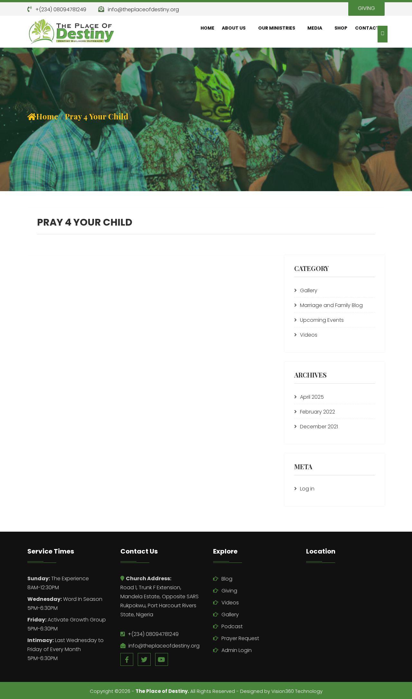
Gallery (308, 290)
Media (314, 28)
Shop (340, 28)
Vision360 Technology (297, 691)
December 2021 (319, 426)
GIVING (366, 8)
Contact (367, 28)
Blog (226, 578)
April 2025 (312, 397)
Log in (307, 488)
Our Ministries (276, 28)
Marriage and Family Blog (331, 305)
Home (207, 28)
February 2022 (317, 411)
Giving (229, 590)
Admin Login (236, 650)
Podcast (232, 626)
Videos (308, 335)
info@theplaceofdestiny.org (143, 9)
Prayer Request (240, 638)
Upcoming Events (322, 320)
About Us (234, 28)
